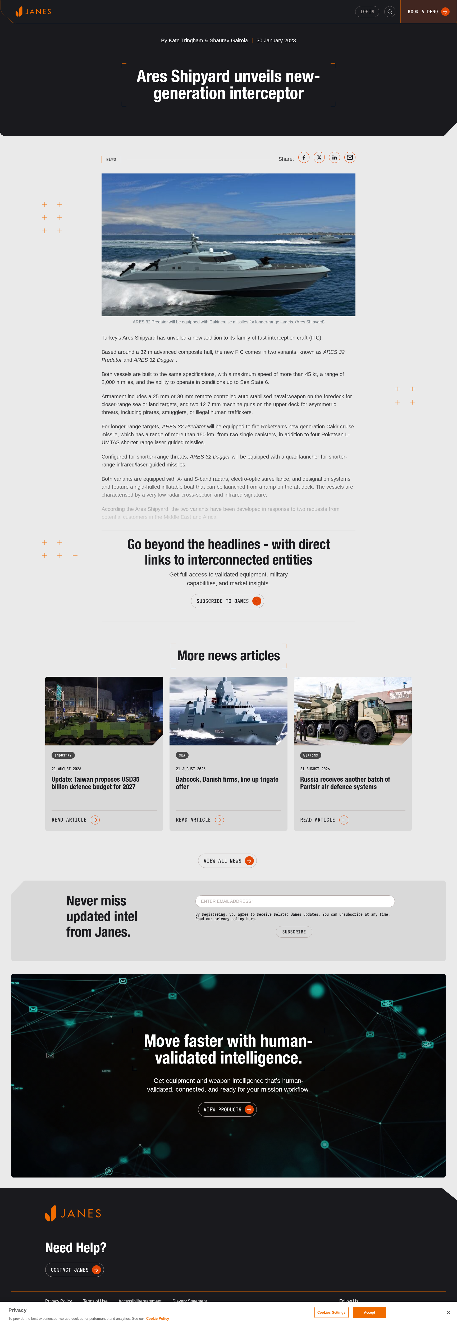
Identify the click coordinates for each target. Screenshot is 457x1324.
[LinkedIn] (334, 157)
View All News (222, 861)
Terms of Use (95, 1301)
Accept (369, 1312)
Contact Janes (70, 1270)
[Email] (349, 157)
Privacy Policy (58, 1301)
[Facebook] (303, 157)
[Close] (448, 1312)
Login (367, 11)
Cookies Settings (331, 1312)
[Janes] (33, 11)
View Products (222, 1109)
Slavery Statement (189, 1301)
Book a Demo (423, 11)
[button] (389, 11)
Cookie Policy (157, 1319)
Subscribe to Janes (222, 601)
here (250, 919)
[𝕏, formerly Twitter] (319, 157)
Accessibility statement (139, 1301)
